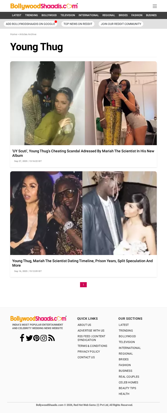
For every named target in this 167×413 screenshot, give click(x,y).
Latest (124, 324)
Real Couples (129, 376)
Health (124, 393)
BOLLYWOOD (49, 15)
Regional (126, 353)
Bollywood (127, 336)
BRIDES (123, 15)
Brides (124, 359)
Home (13, 34)
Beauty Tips (127, 388)
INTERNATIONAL (89, 15)
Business (125, 370)
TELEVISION (67, 15)
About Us (84, 324)
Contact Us (86, 357)
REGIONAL (108, 15)
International (130, 348)
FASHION (136, 15)
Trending (126, 330)
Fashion (125, 365)
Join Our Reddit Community (121, 24)
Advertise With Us (91, 330)
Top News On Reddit (78, 24)
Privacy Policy (89, 351)
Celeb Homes (128, 382)
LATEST (16, 15)
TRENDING (31, 15)
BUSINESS (152, 15)
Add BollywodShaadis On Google (30, 24)
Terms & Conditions (92, 345)
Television (127, 342)
